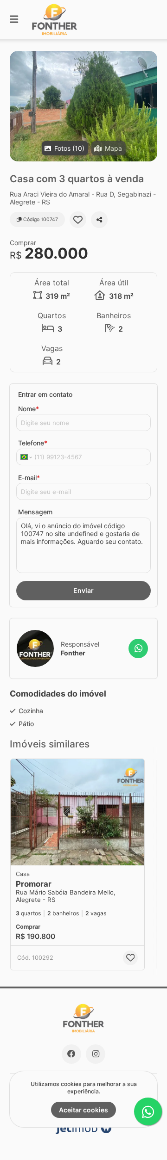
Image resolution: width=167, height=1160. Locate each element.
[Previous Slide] (17, 106)
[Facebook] (71, 1054)
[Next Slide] (149, 106)
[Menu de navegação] (14, 19)
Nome (28, 409)
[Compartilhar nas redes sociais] (99, 219)
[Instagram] (95, 1054)
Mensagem (35, 512)
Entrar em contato (45, 394)
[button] (83, 106)
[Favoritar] (78, 219)
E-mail (29, 477)
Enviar (83, 590)
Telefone (32, 443)
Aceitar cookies (83, 1110)
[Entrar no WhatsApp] (138, 648)
